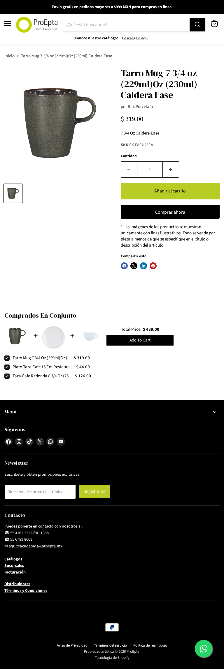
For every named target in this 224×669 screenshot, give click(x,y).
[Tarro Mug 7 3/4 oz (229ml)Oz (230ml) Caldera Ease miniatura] (13, 193)
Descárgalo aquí (135, 38)
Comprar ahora (170, 212)
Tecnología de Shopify (112, 657)
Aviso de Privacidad (72, 645)
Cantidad (129, 156)
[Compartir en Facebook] (124, 265)
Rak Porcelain (140, 107)
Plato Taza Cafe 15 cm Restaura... (43, 367)
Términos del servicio (110, 645)
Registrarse (94, 491)
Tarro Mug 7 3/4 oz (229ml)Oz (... (42, 358)
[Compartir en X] (133, 265)
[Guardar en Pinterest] (153, 265)
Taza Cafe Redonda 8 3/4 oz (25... (42, 376)
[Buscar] (197, 24)
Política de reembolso (150, 645)
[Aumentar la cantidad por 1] (171, 169)
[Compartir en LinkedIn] (143, 265)
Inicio (9, 56)
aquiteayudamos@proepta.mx (35, 546)
